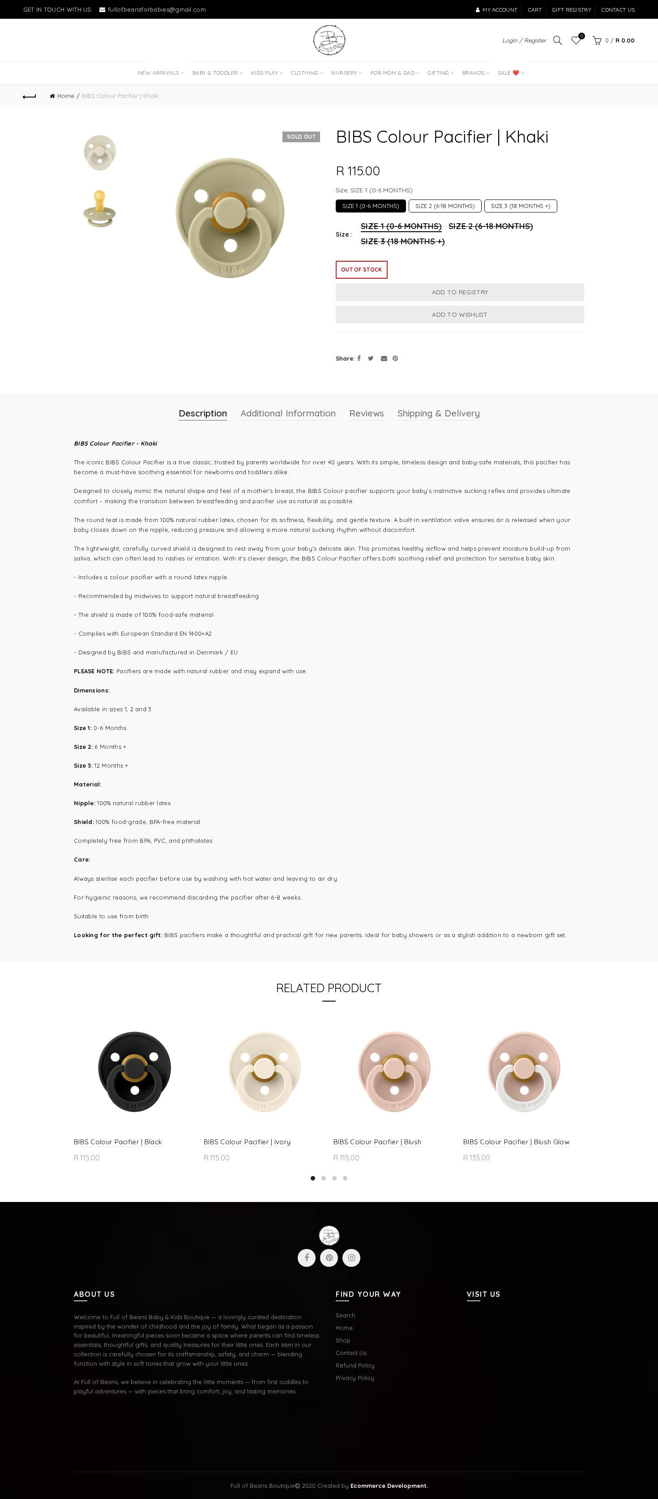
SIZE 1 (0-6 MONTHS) (371, 204)
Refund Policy (355, 1365)
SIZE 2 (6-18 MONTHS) (445, 204)
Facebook (307, 1258)
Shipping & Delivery (438, 413)
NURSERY (344, 72)
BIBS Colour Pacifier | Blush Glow (516, 1142)
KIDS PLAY (264, 72)
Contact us (618, 9)
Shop (343, 1340)
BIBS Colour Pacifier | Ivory (247, 1142)
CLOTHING (304, 72)
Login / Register (524, 40)
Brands (473, 72)
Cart (535, 9)
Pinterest (329, 1258)
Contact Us (351, 1352)
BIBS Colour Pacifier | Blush (377, 1142)
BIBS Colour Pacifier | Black (118, 1142)
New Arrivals (161, 69)
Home (65, 95)
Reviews (366, 413)
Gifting (438, 72)
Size (342, 234)
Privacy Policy (355, 1377)
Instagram (351, 1258)
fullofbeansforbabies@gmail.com (157, 9)
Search (345, 1315)
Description (203, 413)
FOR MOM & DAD (393, 72)
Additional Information (288, 413)
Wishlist (582, 36)
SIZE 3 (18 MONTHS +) (520, 204)
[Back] (30, 96)
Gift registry (571, 9)
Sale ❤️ (507, 69)
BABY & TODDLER (215, 72)
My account (500, 9)
